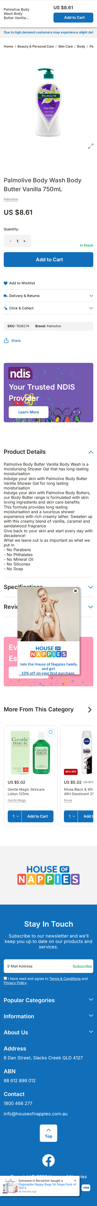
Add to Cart (74, 17)
